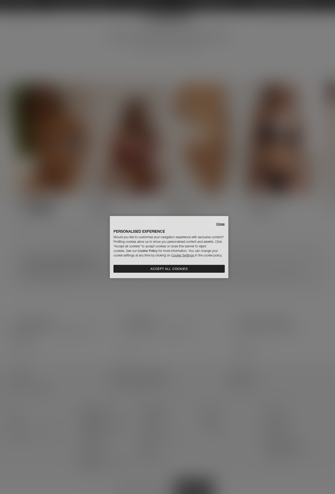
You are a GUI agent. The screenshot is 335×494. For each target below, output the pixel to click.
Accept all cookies (169, 269)
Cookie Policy (147, 251)
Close (220, 224)
